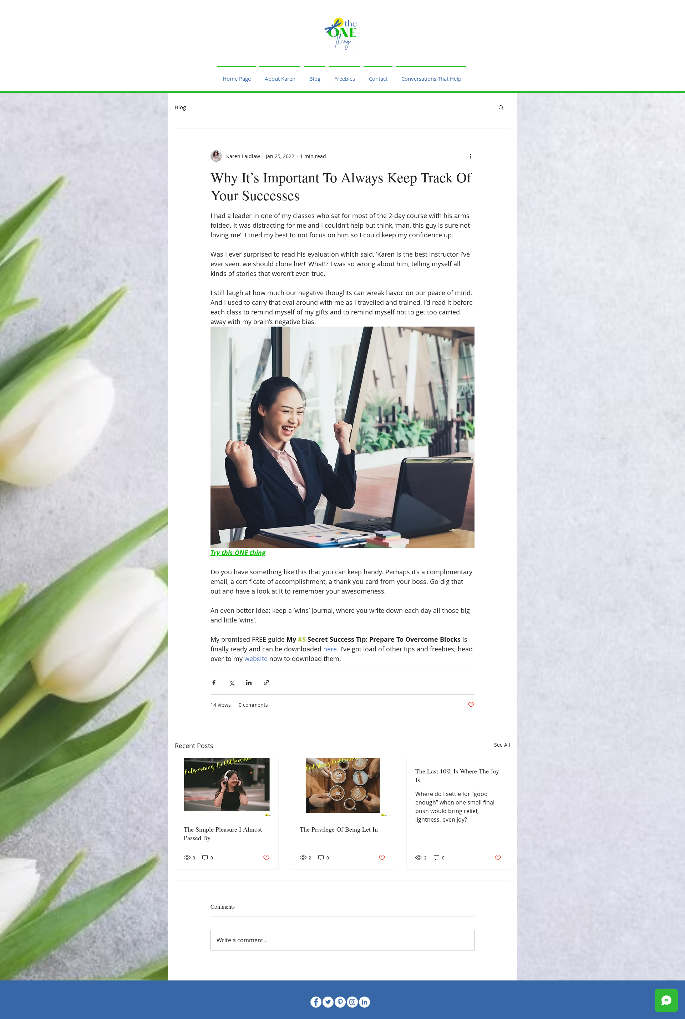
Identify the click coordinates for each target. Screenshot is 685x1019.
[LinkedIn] (364, 1002)
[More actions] (470, 156)
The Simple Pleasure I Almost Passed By (223, 833)
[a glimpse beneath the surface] (342, 787)
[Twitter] (328, 1002)
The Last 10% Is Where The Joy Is (457, 775)
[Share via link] (266, 682)
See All (502, 744)
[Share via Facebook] (213, 682)
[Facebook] (315, 1002)
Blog (180, 107)
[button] (501, 107)
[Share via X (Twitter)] (231, 682)
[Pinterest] (340, 1002)
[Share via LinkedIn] (248, 682)
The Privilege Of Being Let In (339, 829)
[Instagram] (352, 1002)
